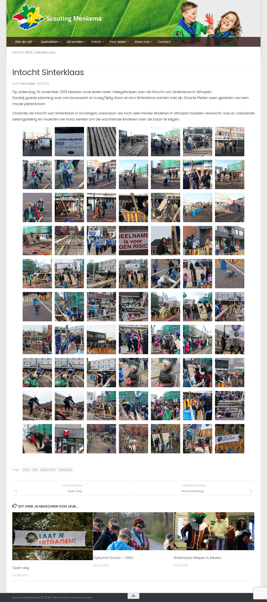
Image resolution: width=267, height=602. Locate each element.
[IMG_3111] (133, 288)
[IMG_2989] (166, 221)
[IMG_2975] (133, 188)
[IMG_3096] (166, 254)
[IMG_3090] (101, 254)
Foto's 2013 (22, 52)
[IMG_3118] (69, 321)
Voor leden (117, 42)
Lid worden (75, 42)
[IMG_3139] (198, 353)
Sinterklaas (45, 52)
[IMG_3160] (198, 420)
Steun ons (142, 42)
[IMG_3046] (37, 254)
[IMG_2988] (133, 221)
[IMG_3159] (166, 420)
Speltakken (49, 42)
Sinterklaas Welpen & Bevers (197, 557)
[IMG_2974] (69, 188)
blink (26, 469)
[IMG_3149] (198, 387)
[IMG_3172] (230, 453)
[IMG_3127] (230, 321)
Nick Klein (28, 84)
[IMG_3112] (166, 288)
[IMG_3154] (37, 420)
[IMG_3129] (37, 353)
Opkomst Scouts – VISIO (113, 557)
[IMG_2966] (198, 156)
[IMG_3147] (166, 387)
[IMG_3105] (37, 288)
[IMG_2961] (37, 156)
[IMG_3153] (230, 387)
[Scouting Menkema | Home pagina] (57, 18)
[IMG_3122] (166, 321)
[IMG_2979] (230, 188)
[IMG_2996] (230, 221)
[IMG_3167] (133, 453)
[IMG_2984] (37, 221)
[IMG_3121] (133, 321)
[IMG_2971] (101, 188)
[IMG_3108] (69, 288)
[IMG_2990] (198, 221)
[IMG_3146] (133, 387)
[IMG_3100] (198, 254)
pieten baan (48, 469)
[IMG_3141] (37, 387)
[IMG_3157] (101, 420)
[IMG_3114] (230, 288)
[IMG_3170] (166, 453)
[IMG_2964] (69, 156)
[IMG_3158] (133, 420)
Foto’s (96, 42)
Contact (164, 42)
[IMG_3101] (230, 254)
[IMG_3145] (101, 387)
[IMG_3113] (198, 288)
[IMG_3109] (101, 288)
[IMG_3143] (69, 387)
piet (35, 469)
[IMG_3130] (69, 353)
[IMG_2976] (166, 188)
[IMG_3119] (101, 321)
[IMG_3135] (166, 353)
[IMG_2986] (101, 221)
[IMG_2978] (198, 188)
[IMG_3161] (230, 420)
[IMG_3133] (133, 353)
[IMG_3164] (69, 453)
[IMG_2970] (230, 156)
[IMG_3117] (37, 321)
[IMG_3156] (69, 420)
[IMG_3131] (101, 353)
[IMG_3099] (133, 254)
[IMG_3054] (69, 254)
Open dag (20, 567)
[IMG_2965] (133, 156)
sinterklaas (65, 469)
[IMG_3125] (198, 321)
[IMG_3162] (37, 453)
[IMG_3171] (198, 453)
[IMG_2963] (166, 156)
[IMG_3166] (101, 453)
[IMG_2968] (101, 156)
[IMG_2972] (37, 188)
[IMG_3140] (230, 353)
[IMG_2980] (69, 221)
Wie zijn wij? (23, 42)
